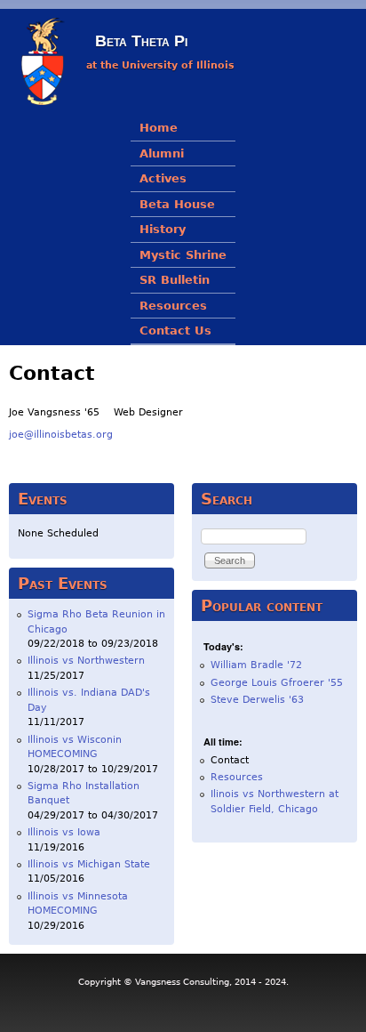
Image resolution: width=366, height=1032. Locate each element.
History (162, 229)
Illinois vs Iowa (64, 832)
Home (158, 127)
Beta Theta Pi (141, 41)
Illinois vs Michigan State (89, 864)
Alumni (161, 153)
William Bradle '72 (256, 665)
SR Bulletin (174, 279)
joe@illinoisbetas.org (61, 434)
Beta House (177, 204)
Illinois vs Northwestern (86, 660)
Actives (163, 178)
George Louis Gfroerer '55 (277, 683)
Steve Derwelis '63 (257, 699)
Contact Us (175, 330)
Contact (230, 760)
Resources (173, 305)
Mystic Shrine (183, 255)
